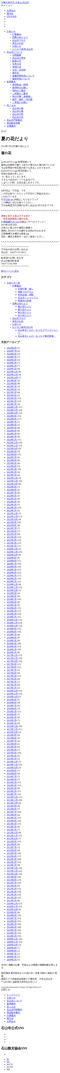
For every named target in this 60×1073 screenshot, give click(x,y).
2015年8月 (12, 738)
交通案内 (11, 126)
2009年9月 (12, 948)
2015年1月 (12, 759)
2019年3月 (12, 611)
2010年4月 (12, 927)
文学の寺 (16, 64)
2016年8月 (12, 702)
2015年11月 (12, 729)
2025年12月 (12, 371)
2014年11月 (12, 764)
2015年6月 (12, 744)
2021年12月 (12, 513)
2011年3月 (12, 894)
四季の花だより (20, 37)
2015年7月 (12, 741)
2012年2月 (12, 862)
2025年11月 (12, 374)
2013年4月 (12, 821)
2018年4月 (12, 643)
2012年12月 (12, 832)
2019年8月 (12, 596)
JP (8, 1059)
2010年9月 (12, 912)
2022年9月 (12, 487)
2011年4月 (12, 892)
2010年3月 (12, 930)
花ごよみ (11, 105)
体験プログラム (25, 292)
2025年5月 (12, 392)
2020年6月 (12, 566)
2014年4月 (12, 785)
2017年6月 (12, 673)
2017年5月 (12, 676)
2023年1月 (12, 475)
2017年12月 (12, 655)
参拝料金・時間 (20, 84)
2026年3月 (12, 363)
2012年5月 (12, 853)
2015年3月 (12, 753)
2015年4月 (12, 750)
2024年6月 (12, 425)
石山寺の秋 (17, 114)
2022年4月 (12, 501)
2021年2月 (12, 543)
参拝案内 (11, 81)
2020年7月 (12, 564)
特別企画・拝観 (25, 295)
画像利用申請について (23, 76)
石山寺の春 (17, 108)
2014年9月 (12, 770)
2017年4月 (12, 679)
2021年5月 (12, 534)
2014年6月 (12, 779)
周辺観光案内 (13, 1012)
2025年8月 (12, 383)
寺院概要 (16, 55)
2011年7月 (12, 883)
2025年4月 (12, 395)
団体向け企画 (24, 300)
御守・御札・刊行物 (22, 99)
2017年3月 (12, 682)
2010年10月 (12, 909)
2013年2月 (12, 827)
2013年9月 (12, 806)
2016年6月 (12, 708)
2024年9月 (12, 416)
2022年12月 (12, 478)
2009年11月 (12, 942)
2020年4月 (12, 572)
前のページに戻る (10, 271)
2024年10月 (12, 413)
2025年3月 (12, 398)
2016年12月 (12, 691)
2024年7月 (12, 422)
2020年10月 (12, 555)
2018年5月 (12, 640)
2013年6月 (12, 815)
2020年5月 (12, 569)
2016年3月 (12, 717)
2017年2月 (12, 685)
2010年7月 (12, 918)
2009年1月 (12, 959)
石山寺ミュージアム (28, 297)
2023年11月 (12, 445)
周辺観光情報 (13, 123)
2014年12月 (12, 761)
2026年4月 (12, 360)
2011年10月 (12, 874)
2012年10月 (12, 838)
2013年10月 (12, 803)
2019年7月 (12, 599)
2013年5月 (12, 818)
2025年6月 (12, 389)
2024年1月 (12, 439)
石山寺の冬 (17, 117)
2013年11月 (12, 800)
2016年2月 (12, 720)
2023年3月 (12, 469)
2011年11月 (12, 871)
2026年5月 (12, 357)
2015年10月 (12, 732)
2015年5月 (12, 747)
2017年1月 (12, 688)
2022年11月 (12, 481)
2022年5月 (12, 499)
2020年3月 (12, 575)
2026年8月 (12, 348)
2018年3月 (12, 646)
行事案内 (16, 34)
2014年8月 (12, 773)
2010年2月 (12, 933)
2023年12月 (12, 442)
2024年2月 (12, 436)
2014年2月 (12, 791)
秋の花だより (24, 312)
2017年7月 (12, 670)
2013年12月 (12, 797)
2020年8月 (12, 561)
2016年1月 (12, 723)
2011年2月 (12, 897)
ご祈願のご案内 (20, 93)
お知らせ (11, 31)
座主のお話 (17, 43)
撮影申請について (21, 79)
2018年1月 (12, 652)
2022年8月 (12, 490)
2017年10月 (12, 661)
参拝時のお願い (20, 87)
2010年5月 (12, 924)
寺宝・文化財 (19, 70)
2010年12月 (12, 903)
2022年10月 (12, 484)
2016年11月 (12, 694)
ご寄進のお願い (20, 102)
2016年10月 (12, 696)
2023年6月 (12, 460)
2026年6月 (12, 354)
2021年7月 (12, 528)
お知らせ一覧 (13, 283)
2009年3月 (12, 957)
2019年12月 (12, 584)
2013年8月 (12, 809)
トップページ (13, 995)
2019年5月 (12, 605)
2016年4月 (12, 714)
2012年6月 (12, 850)
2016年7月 (12, 705)
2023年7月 (12, 457)
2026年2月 (12, 366)
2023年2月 (12, 472)
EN (8, 1062)
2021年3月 (12, 540)
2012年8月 (12, 844)
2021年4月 (12, 537)
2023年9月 (12, 451)
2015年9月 (12, 735)
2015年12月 (12, 726)
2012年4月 (12, 856)
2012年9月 (12, 841)
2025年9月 (12, 380)
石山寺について (14, 52)
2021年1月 (12, 546)
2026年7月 (12, 351)
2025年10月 (12, 377)
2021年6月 (12, 531)
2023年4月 (12, 466)
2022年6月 (12, 496)
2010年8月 (12, 915)
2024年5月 (12, 428)
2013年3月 (12, 824)
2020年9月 (12, 558)
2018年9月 (12, 629)
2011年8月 (12, 880)
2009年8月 (12, 951)
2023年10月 (12, 448)
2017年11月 (12, 658)
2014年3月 (12, 788)
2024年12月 (12, 407)
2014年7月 (12, 776)
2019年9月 (12, 593)
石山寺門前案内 (14, 120)
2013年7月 (12, 812)
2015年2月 (12, 756)
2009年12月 (12, 939)
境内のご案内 (19, 90)
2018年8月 (12, 631)
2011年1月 (12, 900)
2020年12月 (12, 549)
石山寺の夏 (17, 111)
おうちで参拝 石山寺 (22, 49)
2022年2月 (12, 507)
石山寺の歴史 (19, 58)
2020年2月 (12, 578)
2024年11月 (12, 410)
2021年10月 (12, 519)
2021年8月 (12, 525)
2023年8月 (12, 454)
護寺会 (10, 13)
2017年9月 (12, 664)
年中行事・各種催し (22, 96)
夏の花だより (24, 309)
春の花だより (24, 306)
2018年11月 (12, 623)
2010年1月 (12, 936)
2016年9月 (12, 699)
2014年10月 (12, 767)
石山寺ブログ (19, 40)
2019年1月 (12, 617)
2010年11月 (12, 906)
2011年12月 (12, 868)
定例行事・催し (25, 289)
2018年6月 (12, 637)
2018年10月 (12, 626)
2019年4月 (12, 608)
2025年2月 (12, 401)
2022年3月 (12, 504)
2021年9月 (12, 522)
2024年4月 (12, 431)
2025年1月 (12, 404)
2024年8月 (12, 419)
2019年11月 (12, 587)
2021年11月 (12, 516)
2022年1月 (12, 510)
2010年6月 (12, 921)
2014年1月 (12, 794)
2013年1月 (12, 829)
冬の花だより (24, 315)
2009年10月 (12, 945)
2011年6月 (12, 886)
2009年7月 (12, 954)
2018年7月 (12, 634)
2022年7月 (12, 493)
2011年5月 (12, 889)
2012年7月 (12, 847)
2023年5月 (12, 463)
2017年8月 (12, 667)
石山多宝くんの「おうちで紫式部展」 (37, 336)
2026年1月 (12, 369)
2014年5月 (12, 782)
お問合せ (11, 10)
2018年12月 (12, 620)
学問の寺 (16, 67)
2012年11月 (12, 835)
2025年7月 (12, 386)
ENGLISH (11, 16)
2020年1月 (12, 581)
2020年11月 (12, 552)
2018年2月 (12, 649)
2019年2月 (12, 614)
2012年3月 (12, 859)
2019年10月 (12, 590)
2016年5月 (12, 711)
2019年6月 (12, 602)
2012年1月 (12, 865)
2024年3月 (12, 434)
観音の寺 (16, 61)
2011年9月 (12, 877)
